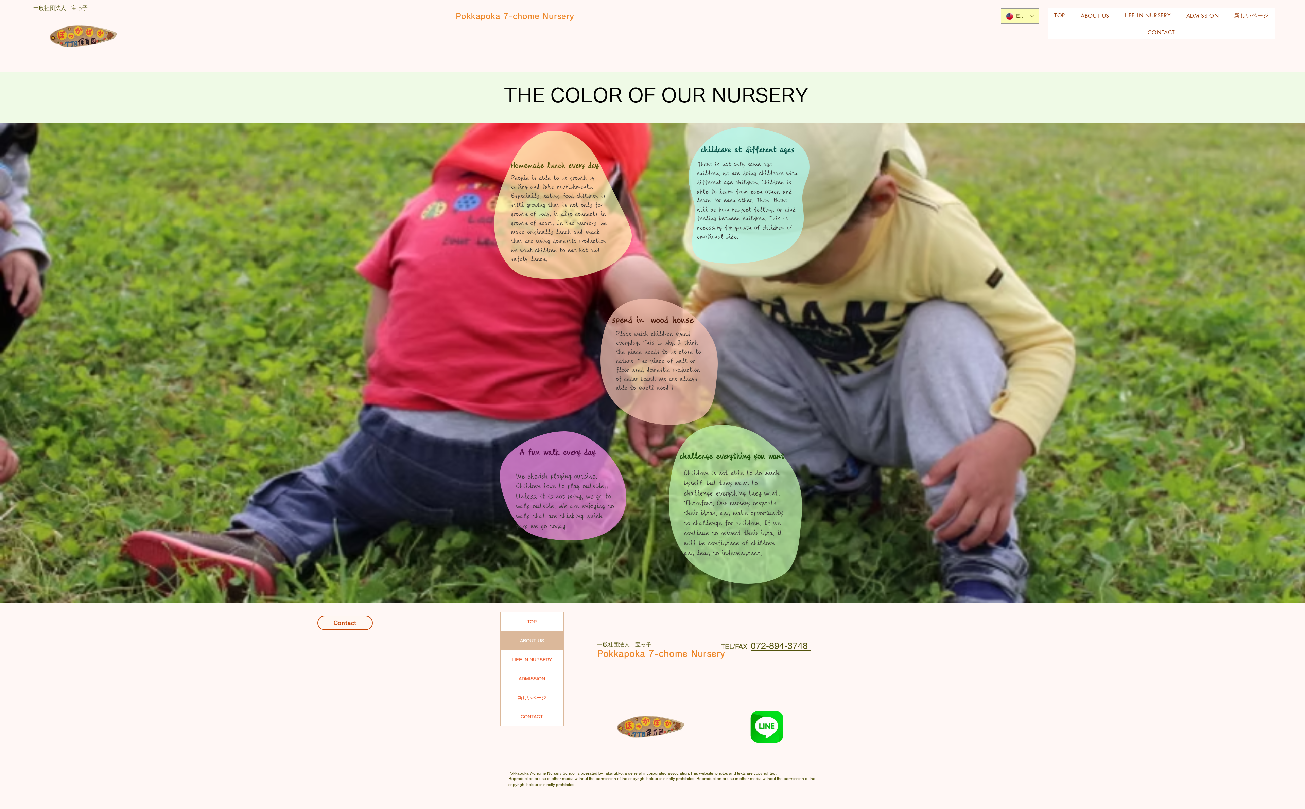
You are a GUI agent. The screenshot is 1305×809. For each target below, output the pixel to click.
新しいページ (532, 697)
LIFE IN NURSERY (532, 659)
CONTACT (532, 716)
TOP (532, 621)
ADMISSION (532, 678)
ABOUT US (532, 640)
